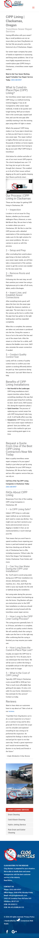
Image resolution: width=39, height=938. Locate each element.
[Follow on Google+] (14, 932)
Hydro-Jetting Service (17, 825)
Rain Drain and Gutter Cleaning (16, 831)
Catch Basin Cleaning (16, 819)
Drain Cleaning (14, 814)
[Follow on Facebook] (7, 932)
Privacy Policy (29, 917)
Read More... (8, 880)
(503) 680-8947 (15, 890)
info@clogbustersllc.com (18, 895)
